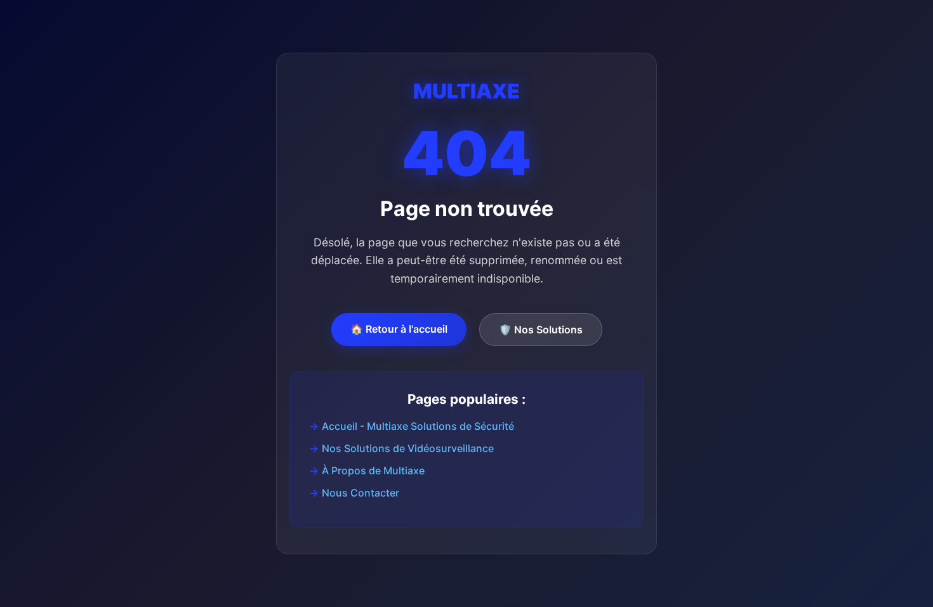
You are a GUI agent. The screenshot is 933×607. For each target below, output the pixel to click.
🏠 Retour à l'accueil (398, 329)
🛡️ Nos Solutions (541, 329)
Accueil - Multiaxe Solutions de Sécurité (418, 426)
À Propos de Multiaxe (373, 470)
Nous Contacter (360, 492)
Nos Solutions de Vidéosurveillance (408, 448)
